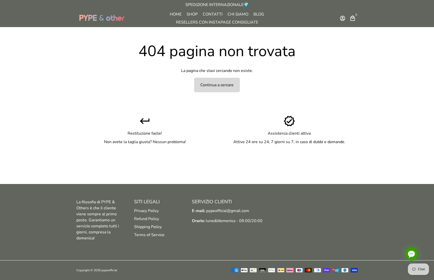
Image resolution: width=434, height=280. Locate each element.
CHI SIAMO (238, 14)
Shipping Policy (148, 227)
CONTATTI (213, 14)
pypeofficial (109, 270)
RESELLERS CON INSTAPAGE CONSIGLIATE (217, 22)
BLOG (258, 14)
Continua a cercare (217, 85)
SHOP (192, 14)
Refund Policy (146, 219)
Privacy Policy (146, 211)
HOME (176, 14)
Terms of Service (149, 235)
